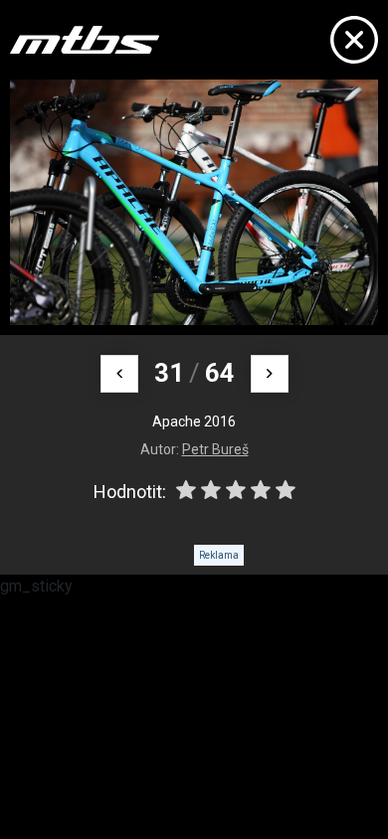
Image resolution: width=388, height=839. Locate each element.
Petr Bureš (215, 449)
